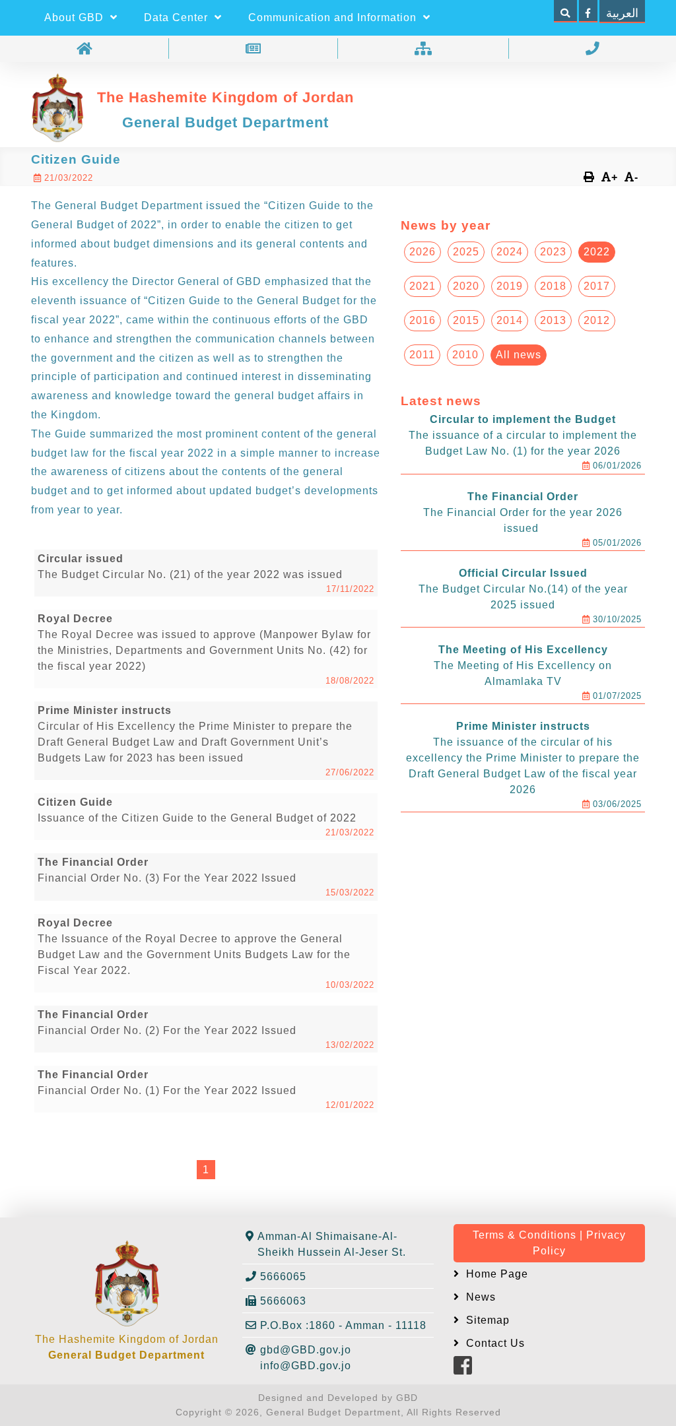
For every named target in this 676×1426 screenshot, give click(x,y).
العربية (622, 13)
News (479, 1297)
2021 (422, 286)
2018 (553, 286)
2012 (597, 320)
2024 (509, 251)
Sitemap (486, 1320)
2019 (509, 286)
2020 (466, 286)
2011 (422, 354)
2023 (553, 251)
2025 (466, 251)
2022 (597, 251)
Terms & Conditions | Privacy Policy (549, 1242)
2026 (422, 251)
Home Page (495, 1274)
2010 (465, 354)
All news (518, 354)
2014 (509, 320)
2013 (553, 320)
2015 (466, 320)
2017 (597, 286)
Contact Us (494, 1343)
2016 (422, 320)
